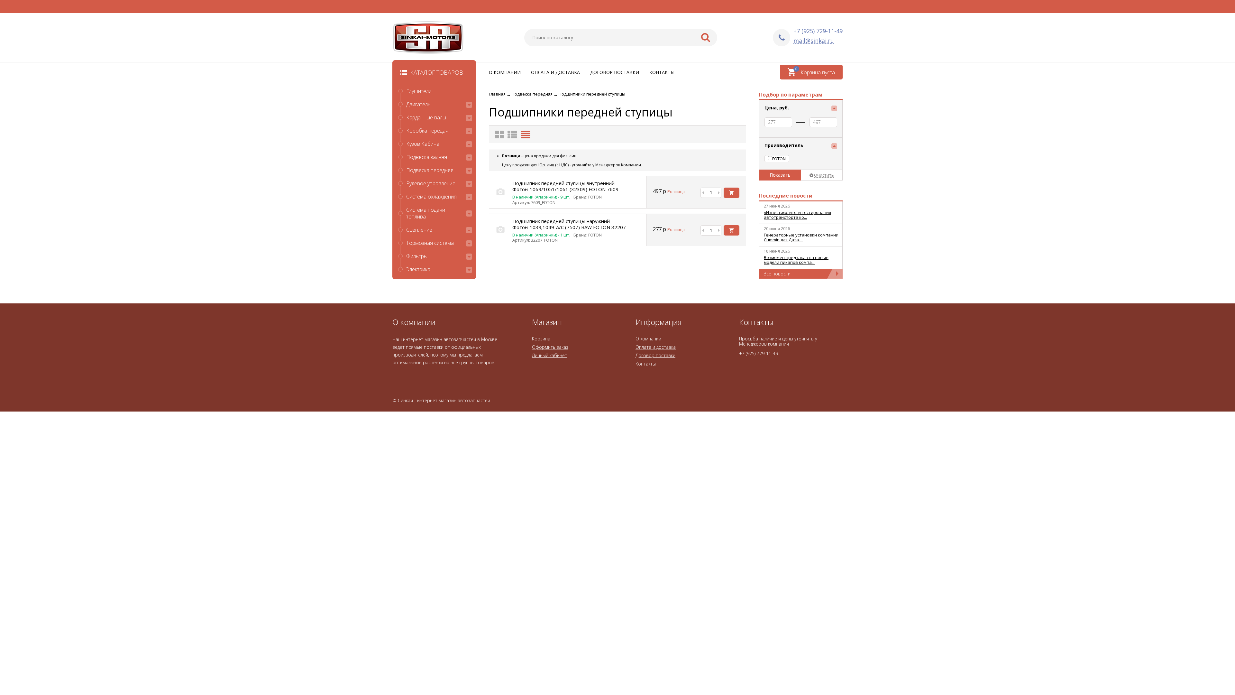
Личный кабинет (549, 355)
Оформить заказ (550, 347)
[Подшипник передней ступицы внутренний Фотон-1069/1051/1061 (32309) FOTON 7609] (500, 198)
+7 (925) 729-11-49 (818, 31)
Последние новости (785, 195)
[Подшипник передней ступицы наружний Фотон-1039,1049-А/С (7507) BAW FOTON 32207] (500, 236)
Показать (780, 175)
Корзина (541, 339)
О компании (505, 72)
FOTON (779, 159)
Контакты (661, 72)
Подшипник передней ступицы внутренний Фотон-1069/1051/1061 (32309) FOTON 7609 (565, 186)
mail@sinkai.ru (813, 41)
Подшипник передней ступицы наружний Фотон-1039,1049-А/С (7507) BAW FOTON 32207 (569, 224)
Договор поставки (614, 72)
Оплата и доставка (555, 72)
